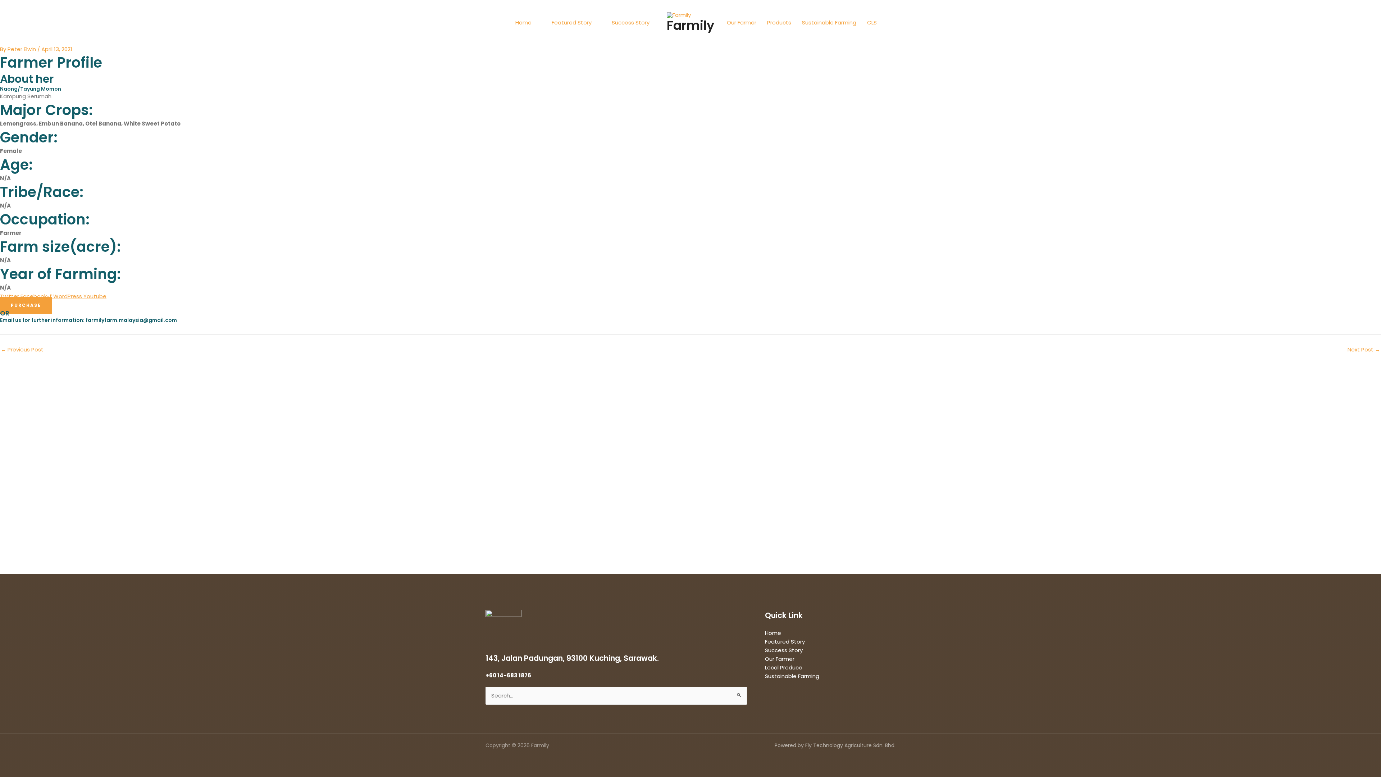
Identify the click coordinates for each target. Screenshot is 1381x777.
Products (779, 22)
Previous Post (22, 349)
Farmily (690, 25)
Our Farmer (741, 22)
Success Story (631, 22)
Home (523, 22)
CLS (872, 22)
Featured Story (572, 22)
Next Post (1364, 349)
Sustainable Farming (829, 22)
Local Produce (783, 667)
